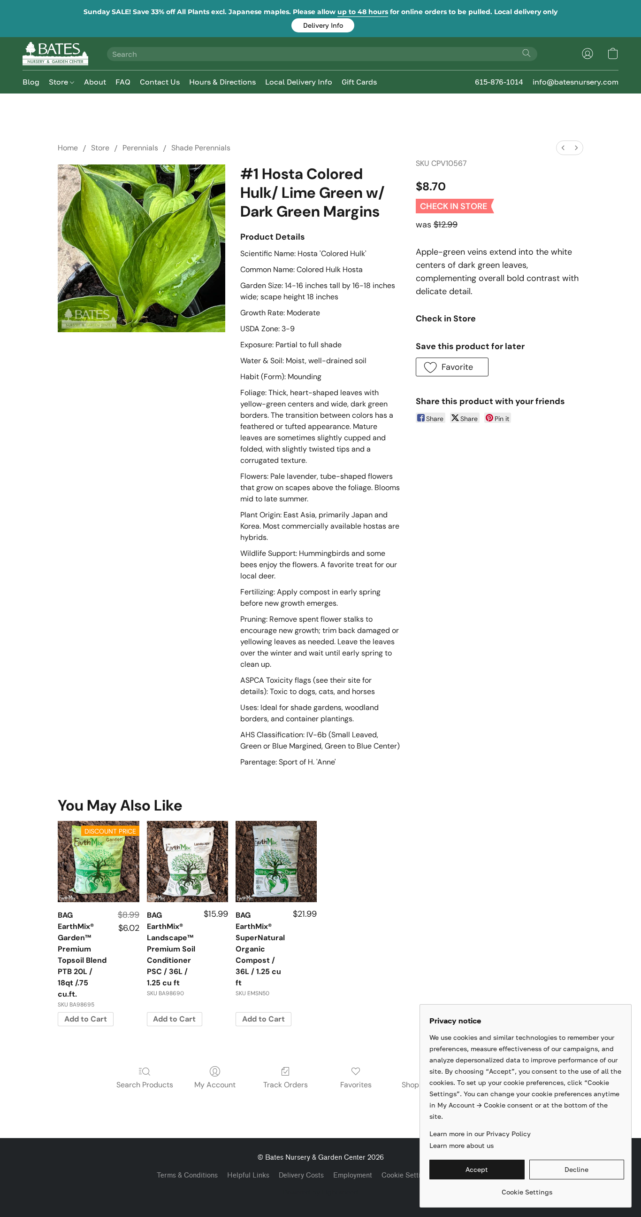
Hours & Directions (222, 81)
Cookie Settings (407, 1175)
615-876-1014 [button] (499, 81)
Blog (31, 81)
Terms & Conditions (187, 1175)
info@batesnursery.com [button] (575, 81)
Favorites (356, 1085)
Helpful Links (248, 1175)
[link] (526, 1188)
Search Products (144, 1085)
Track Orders (285, 1085)
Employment (352, 1175)
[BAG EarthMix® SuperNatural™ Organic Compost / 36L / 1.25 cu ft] (276, 861)
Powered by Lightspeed (320, 1192)
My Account (215, 1085)
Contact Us (160, 81)
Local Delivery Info (298, 81)
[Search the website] (526, 53)
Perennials (140, 148)
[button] (322, 25)
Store (59, 81)
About (95, 81)
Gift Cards (359, 81)
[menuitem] (563, 148)
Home (68, 148)
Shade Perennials (200, 148)
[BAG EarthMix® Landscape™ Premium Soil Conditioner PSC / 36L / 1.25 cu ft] (187, 861)
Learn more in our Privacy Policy (480, 1134)
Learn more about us (461, 1145)
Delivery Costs (301, 1175)
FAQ (122, 81)
